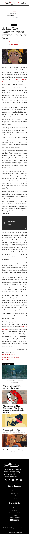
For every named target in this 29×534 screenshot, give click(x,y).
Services (14, 498)
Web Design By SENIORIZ (14, 532)
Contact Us (14, 495)
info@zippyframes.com (10, 476)
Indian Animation (8, 355)
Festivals (14, 510)
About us (14, 491)
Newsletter (23, 3)
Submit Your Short (14, 512)
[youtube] (20, 479)
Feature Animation (14, 517)
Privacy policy (14, 493)
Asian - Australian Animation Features (12, 358)
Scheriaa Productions (19, 530)
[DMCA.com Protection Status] (14, 520)
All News (14, 508)
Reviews (14, 25)
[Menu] (3, 2)
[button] (18, 3)
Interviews (14, 515)
